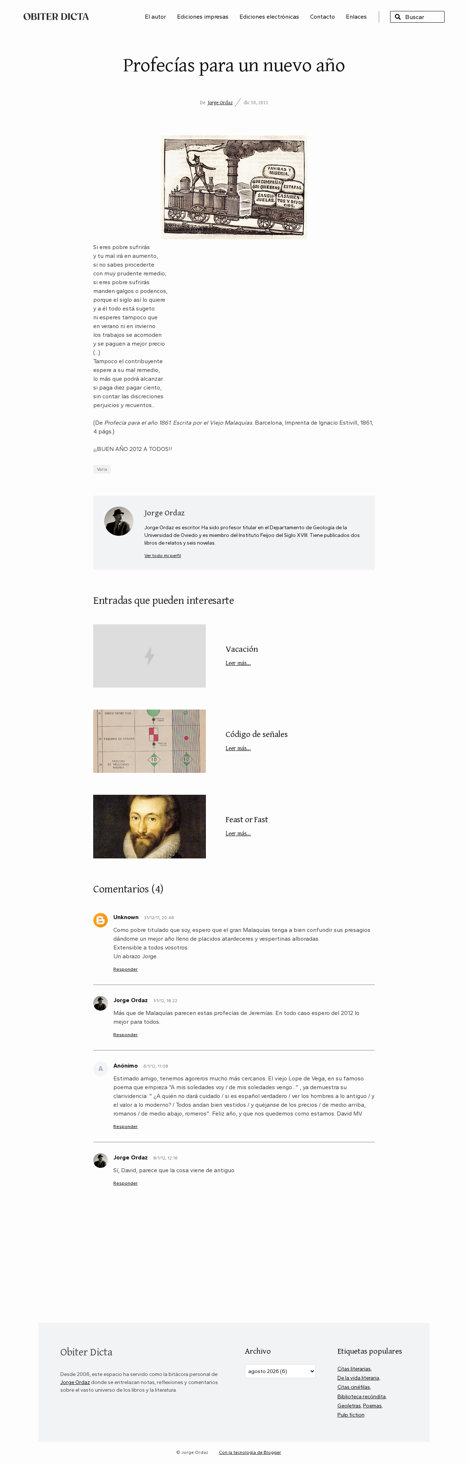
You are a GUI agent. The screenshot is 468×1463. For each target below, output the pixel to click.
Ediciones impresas (203, 16)
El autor (155, 16)
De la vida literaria (358, 1377)
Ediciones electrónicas (269, 16)
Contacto (322, 16)
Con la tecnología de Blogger (250, 1452)
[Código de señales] (149, 741)
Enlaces (356, 16)
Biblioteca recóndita (361, 1396)
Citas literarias (354, 1368)
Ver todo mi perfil (162, 555)
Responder (125, 969)
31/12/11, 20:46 (159, 917)
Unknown (126, 917)
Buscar (397, 16)
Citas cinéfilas (353, 1387)
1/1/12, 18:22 (165, 1000)
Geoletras (349, 1405)
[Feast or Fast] (149, 826)
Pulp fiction (351, 1414)
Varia (102, 469)
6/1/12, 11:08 (155, 1066)
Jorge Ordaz (220, 102)
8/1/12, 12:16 (165, 1158)
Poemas (372, 1405)
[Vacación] (149, 656)
